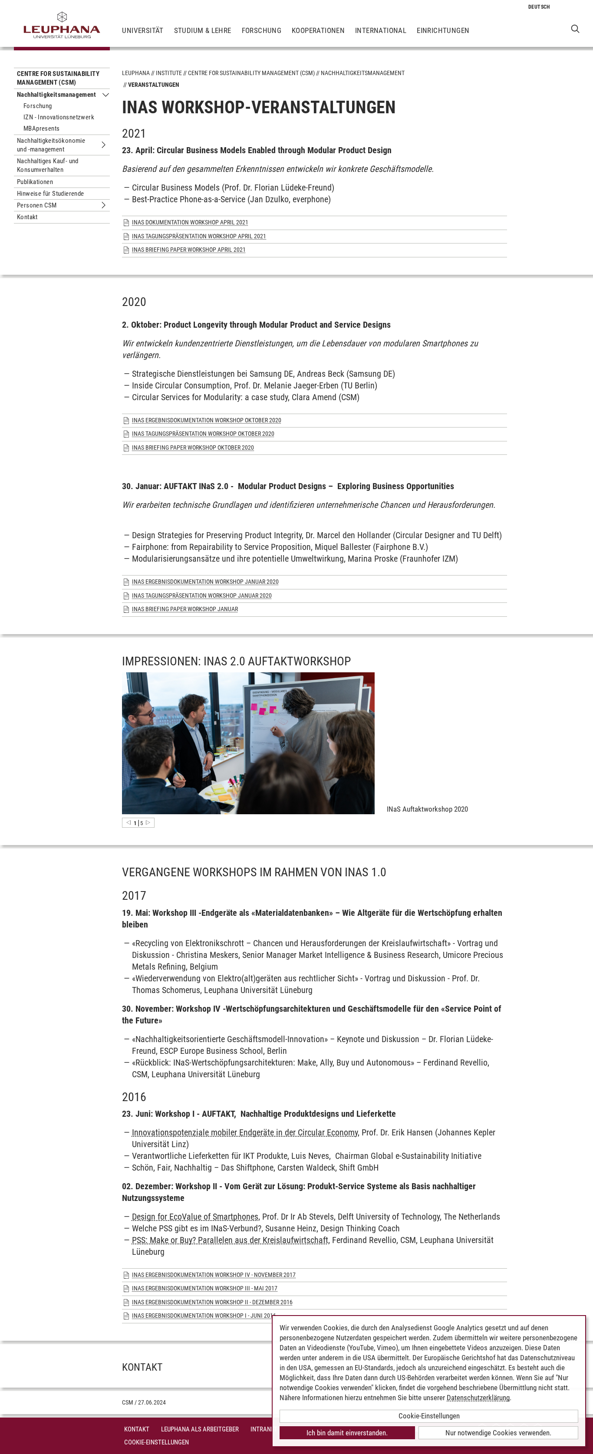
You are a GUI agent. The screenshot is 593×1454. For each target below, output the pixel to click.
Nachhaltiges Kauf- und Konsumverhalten (48, 165)
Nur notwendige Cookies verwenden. (498, 1432)
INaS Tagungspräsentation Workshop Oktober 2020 (203, 433)
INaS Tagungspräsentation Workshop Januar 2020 (202, 595)
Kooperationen (318, 30)
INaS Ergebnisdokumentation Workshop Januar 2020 (205, 581)
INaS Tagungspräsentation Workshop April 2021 (199, 236)
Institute (169, 72)
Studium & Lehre (202, 30)
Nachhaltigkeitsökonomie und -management (51, 145)
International (380, 30)
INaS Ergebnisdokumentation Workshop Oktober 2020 (206, 420)
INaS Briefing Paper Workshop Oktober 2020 (193, 447)
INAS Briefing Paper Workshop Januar (185, 608)
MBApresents (41, 128)
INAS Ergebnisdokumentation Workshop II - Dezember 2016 (212, 1302)
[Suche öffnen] (575, 28)
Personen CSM (37, 205)
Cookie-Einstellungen (156, 1442)
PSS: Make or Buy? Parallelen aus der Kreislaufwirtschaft (230, 1240)
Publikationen (35, 182)
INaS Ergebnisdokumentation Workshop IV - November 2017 (214, 1274)
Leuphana (136, 72)
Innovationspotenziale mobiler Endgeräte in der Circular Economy (245, 1132)
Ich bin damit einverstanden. (347, 1432)
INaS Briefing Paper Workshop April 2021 (189, 249)
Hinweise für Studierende (50, 193)
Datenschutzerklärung (478, 1397)
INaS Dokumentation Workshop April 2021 (190, 222)
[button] (128, 822)
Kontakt (27, 217)
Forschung (262, 30)
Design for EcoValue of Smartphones (195, 1216)
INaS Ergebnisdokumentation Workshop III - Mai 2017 (204, 1288)
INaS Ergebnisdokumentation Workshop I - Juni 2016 (204, 1315)
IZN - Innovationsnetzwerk (58, 117)
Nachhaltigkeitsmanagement (56, 95)
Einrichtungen (443, 30)
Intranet (263, 1429)
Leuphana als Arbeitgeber (200, 1429)
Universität (142, 30)
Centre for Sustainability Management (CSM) (58, 78)
